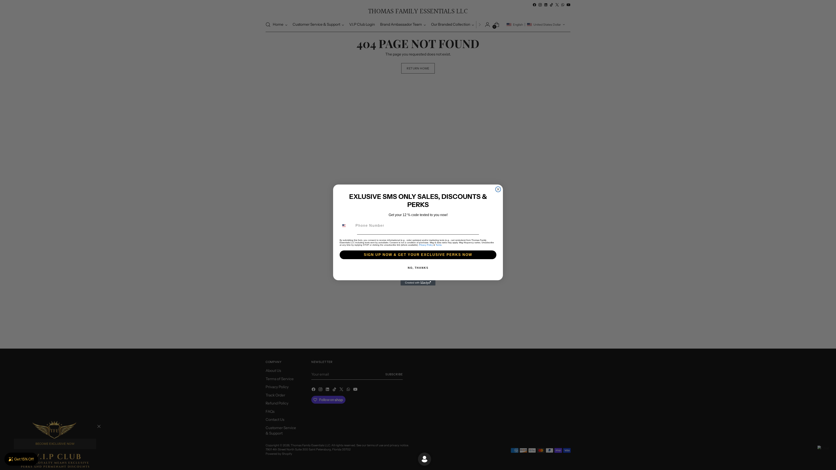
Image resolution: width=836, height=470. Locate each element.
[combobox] (346, 226)
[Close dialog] (498, 189)
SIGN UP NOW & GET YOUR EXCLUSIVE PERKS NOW (418, 255)
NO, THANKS (418, 267)
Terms (439, 245)
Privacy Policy (426, 245)
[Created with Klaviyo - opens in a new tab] (418, 282)
